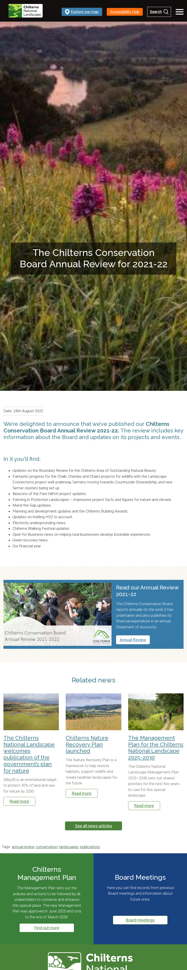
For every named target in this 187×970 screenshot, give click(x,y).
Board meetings (140, 920)
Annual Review (133, 639)
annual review (23, 846)
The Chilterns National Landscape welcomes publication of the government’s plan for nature (29, 754)
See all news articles (93, 825)
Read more (19, 801)
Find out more (46, 927)
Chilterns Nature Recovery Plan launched (87, 744)
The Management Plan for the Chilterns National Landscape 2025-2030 (155, 748)
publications (90, 846)
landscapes (68, 846)
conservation (47, 846)
